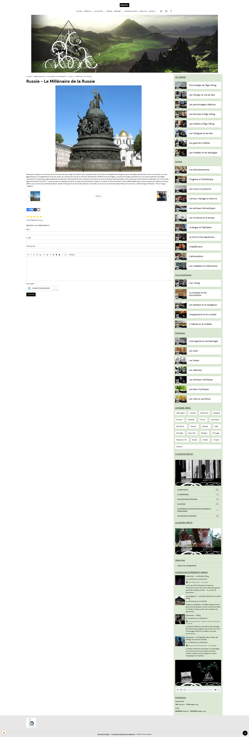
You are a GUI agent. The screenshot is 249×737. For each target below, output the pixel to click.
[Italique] (31, 254)
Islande (205, 426)
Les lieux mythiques (199, 389)
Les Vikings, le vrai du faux (202, 95)
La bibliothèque (197, 489)
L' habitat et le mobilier (200, 324)
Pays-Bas (192, 433)
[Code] (62, 254)
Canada (192, 413)
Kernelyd (87, 11)
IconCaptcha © (54, 290)
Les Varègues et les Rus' (201, 133)
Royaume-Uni (181, 440)
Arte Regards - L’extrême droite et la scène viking (203, 597)
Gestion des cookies (144, 734)
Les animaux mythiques (201, 379)
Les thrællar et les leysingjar (203, 152)
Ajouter (31, 294)
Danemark (204, 413)
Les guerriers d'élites (199, 143)
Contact (151, 11)
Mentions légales (104, 734)
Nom (28, 229)
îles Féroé (180, 426)
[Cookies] (4, 733)
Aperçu (72, 255)
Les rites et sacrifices (200, 399)
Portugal (216, 433)
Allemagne (180, 413)
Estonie (179, 420)
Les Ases (193, 351)
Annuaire (117, 11)
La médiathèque (197, 494)
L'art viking (194, 283)
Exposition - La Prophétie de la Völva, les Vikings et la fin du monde (202, 638)
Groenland (215, 420)
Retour (98, 196)
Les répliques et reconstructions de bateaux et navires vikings (198, 510)
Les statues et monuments (56, 76)
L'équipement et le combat (202, 314)
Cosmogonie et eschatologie (203, 341)
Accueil (79, 11)
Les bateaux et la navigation (203, 305)
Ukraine (179, 447)
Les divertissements (199, 169)
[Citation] (44, 254)
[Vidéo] (59, 254)
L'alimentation (196, 256)
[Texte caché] (53, 254)
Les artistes (197, 504)
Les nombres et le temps (201, 218)
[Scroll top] (245, 733)
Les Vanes (194, 360)
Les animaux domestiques (202, 208)
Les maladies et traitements (203, 266)
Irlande (193, 426)
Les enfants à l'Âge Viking (201, 124)
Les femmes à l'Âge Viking (202, 114)
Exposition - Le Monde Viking (197, 576)
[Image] (56, 254)
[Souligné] (34, 254)
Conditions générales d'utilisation (123, 734)
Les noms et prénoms (200, 189)
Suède (205, 440)
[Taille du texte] (37, 254)
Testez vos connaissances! (186, 565)
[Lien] (50, 254)
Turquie (216, 440)
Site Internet (30, 246)
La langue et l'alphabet (200, 227)
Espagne (216, 413)
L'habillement (195, 247)
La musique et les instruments (198, 294)
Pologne (204, 433)
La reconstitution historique (197, 499)
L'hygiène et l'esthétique (201, 179)
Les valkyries (195, 370)
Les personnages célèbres (202, 104)
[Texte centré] (47, 254)
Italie (216, 426)
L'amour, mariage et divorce (203, 198)
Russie (194, 440)
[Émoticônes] (65, 254)
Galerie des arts (131, 11)
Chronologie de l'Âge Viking (202, 85)
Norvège (179, 433)
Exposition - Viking (193, 615)
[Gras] (28, 254)
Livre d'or (143, 11)
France (202, 420)
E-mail (28, 238)
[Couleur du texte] (41, 254)
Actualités (98, 11)
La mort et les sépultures (201, 237)
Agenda (109, 11)
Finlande (191, 420)
